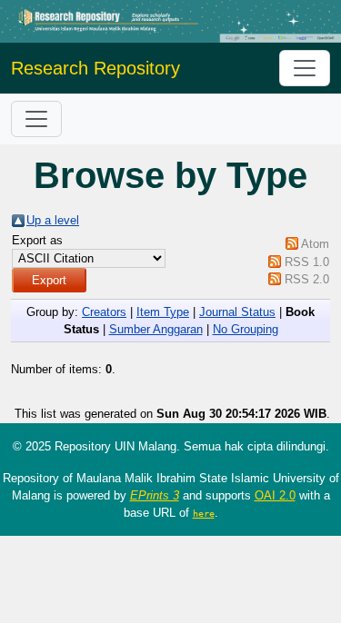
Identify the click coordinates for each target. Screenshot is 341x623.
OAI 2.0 (275, 495)
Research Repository (95, 68)
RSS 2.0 (307, 279)
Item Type (162, 312)
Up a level (52, 220)
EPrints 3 (154, 495)
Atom (315, 244)
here (204, 513)
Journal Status (237, 312)
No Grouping (245, 329)
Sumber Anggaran (156, 329)
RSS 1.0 (307, 262)
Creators (104, 312)
